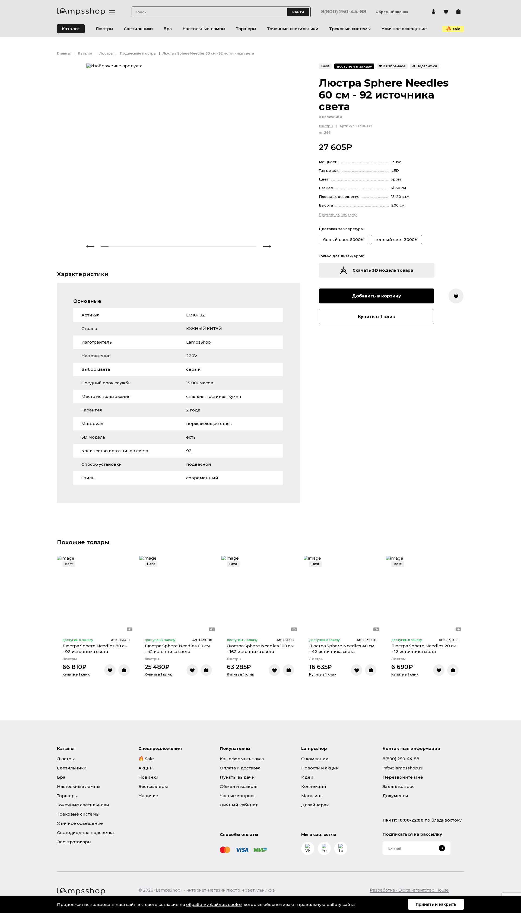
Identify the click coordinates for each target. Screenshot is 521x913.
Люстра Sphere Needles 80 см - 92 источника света (95, 648)
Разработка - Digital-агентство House (409, 890)
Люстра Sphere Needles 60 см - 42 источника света (177, 648)
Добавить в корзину (376, 296)
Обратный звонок (392, 12)
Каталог (71, 28)
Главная (64, 53)
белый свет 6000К (343, 239)
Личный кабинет (239, 804)
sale (456, 28)
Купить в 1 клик (376, 316)
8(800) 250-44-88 (343, 12)
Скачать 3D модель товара (383, 270)
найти (298, 12)
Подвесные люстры (138, 53)
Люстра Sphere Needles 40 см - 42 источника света (341, 648)
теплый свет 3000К (396, 239)
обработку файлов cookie (214, 904)
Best (325, 66)
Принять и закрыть (436, 904)
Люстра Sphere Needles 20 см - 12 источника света (424, 648)
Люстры (106, 53)
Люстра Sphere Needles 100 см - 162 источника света (260, 648)
